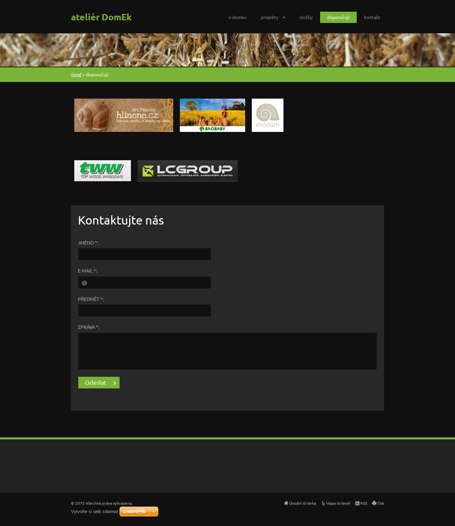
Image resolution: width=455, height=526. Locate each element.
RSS (363, 503)
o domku (237, 17)
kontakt (372, 17)
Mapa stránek (338, 503)
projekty (269, 17)
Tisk (380, 503)
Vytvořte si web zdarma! (94, 511)
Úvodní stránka (302, 503)
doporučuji (338, 17)
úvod (76, 74)
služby (306, 17)
